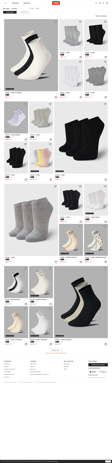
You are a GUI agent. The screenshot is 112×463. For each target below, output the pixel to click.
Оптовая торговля (9, 374)
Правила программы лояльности (39, 374)
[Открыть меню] (5, 3)
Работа (6, 366)
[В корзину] (56, 97)
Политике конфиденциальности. (52, 461)
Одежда (32, 8)
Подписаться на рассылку (98, 364)
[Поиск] (96, 3)
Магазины (33, 364)
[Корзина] (107, 3)
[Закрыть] (29, 8)
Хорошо (108, 461)
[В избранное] (55, 22)
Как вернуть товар (35, 371)
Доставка (33, 369)
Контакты (6, 377)
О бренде (7, 364)
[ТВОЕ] (56, 3)
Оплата (32, 366)
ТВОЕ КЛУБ (7, 371)
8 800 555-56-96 (93, 375)
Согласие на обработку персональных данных (45, 382)
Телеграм (66, 366)
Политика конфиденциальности (25, 382)
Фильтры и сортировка (101, 15)
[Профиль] (100, 3)
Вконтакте (67, 364)
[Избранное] (103, 3)
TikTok (65, 369)
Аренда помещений (9, 369)
